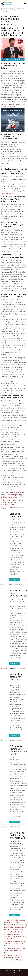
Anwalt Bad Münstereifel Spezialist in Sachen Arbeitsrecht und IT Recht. (15, 936)
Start (2, 8)
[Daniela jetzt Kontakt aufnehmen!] (4, 670)
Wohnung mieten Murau (9, 497)
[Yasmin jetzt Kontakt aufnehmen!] (4, 742)
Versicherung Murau (14, 495)
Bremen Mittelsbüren (17, 584)
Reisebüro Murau (17, 500)
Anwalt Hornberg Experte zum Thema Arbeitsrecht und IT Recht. (14, 950)
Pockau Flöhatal (17, 827)
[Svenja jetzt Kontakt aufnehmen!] (4, 829)
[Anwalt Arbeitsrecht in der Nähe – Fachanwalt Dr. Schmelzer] (7, 3)
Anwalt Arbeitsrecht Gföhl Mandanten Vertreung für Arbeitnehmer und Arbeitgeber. (15, 957)
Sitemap (13, 972)
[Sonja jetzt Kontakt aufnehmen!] (4, 510)
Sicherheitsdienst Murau (9, 505)
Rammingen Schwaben (18, 508)
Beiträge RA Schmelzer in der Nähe (12, 8)
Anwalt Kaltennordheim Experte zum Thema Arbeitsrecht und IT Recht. (15, 943)
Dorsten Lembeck (17, 740)
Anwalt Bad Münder (8, 193)
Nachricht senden (14, 579)
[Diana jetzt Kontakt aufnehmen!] (4, 587)
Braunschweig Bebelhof (19, 668)
